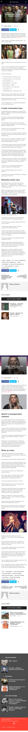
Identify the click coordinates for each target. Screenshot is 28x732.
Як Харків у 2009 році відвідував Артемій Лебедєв (16, 668)
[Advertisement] (14, 336)
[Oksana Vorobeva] (2, 26)
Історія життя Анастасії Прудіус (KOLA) (22, 276)
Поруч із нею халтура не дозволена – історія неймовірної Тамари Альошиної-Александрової (17, 701)
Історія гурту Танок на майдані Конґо (9, 262)
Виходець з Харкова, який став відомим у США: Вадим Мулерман (17, 708)
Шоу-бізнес (14, 11)
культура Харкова (5, 264)
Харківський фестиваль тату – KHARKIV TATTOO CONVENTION (17, 688)
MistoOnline (16, 721)
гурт (12, 260)
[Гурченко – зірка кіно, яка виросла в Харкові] (5, 316)
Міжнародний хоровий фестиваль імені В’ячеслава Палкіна (6, 277)
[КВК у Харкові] (4, 663)
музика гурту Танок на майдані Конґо (17, 264)
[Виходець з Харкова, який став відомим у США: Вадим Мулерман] (4, 709)
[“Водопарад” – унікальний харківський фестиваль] (5, 306)
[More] (18, 29)
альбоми (3, 260)
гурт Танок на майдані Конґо (20, 260)
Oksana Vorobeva (7, 26)
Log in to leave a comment (14, 299)
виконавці (8, 260)
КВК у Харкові (13, 661)
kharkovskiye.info (18, 37)
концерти (19, 262)
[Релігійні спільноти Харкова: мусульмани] (4, 681)
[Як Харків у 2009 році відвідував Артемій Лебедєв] (4, 670)
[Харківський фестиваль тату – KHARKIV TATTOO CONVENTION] (4, 688)
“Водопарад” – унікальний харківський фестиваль (16, 304)
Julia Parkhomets (13, 306)
